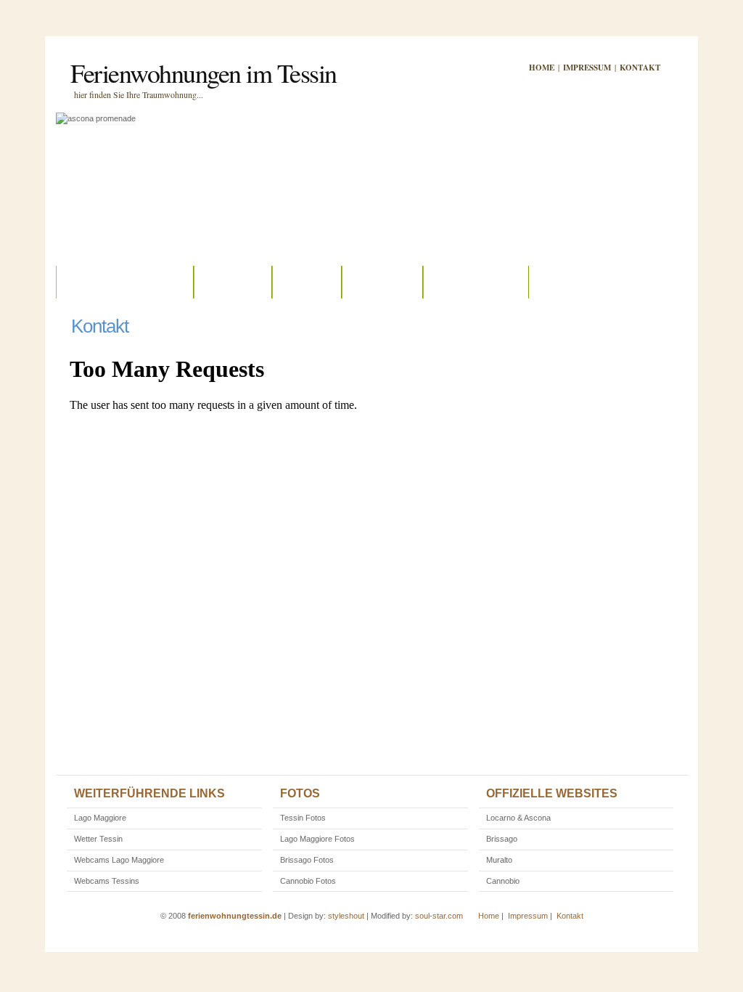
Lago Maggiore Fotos (317, 838)
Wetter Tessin (98, 838)
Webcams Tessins (106, 881)
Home (541, 67)
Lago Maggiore (100, 817)
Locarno (233, 282)
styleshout (346, 915)
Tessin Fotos (303, 817)
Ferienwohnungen (125, 282)
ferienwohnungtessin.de (235, 915)
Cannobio (503, 881)
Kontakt (640, 67)
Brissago (382, 282)
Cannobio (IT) (476, 282)
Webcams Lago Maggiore (119, 859)
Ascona (307, 282)
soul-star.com (439, 915)
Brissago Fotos (307, 859)
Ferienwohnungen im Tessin (203, 72)
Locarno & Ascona (518, 817)
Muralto (499, 859)
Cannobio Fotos (308, 881)
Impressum (587, 67)
